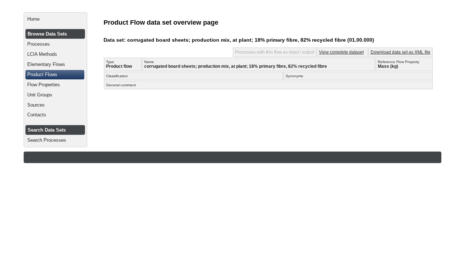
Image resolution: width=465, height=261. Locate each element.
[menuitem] (55, 19)
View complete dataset (341, 52)
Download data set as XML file (400, 52)
